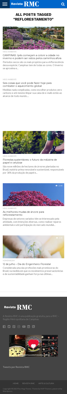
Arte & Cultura (46, 383)
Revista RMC (28, 383)
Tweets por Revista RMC (16, 367)
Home (16, 383)
